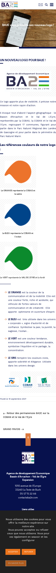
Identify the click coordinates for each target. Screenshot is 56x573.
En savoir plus (16, 563)
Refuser (28, 552)
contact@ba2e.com (28, 497)
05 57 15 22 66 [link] (28, 493)
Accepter (13, 552)
